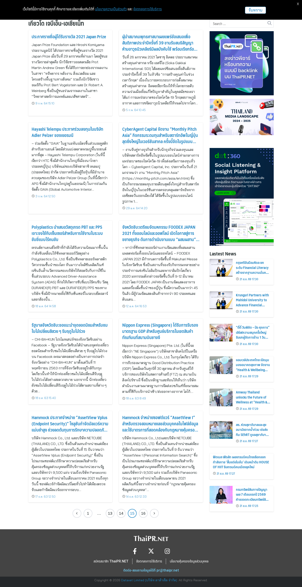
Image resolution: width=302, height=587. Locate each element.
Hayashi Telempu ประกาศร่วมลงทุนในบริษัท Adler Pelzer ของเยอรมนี (67, 132)
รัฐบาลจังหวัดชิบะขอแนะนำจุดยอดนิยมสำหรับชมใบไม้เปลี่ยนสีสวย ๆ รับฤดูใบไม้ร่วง (70, 328)
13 (110, 513)
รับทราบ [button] (255, 10)
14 (121, 513)
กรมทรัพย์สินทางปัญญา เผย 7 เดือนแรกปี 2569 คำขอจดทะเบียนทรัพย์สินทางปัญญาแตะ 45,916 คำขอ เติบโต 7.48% (252, 499)
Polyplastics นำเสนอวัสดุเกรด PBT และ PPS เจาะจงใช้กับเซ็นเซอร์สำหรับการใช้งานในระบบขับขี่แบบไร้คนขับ (67, 233)
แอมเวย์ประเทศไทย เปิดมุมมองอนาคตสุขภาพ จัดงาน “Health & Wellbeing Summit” (253, 367)
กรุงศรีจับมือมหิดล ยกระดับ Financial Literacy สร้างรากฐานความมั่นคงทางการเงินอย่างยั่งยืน (252, 269)
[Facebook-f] (135, 551)
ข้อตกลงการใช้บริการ (147, 9)
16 (143, 513)
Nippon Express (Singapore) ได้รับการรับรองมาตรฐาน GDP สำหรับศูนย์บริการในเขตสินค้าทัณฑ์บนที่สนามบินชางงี (160, 331)
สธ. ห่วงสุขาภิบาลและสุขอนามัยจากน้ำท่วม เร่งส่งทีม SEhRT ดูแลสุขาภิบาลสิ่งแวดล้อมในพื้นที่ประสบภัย (252, 434)
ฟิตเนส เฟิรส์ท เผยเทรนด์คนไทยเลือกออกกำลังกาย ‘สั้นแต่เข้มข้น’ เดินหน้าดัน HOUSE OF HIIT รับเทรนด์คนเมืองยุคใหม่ (241, 462)
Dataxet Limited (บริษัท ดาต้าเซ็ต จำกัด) (149, 580)
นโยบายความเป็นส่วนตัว (111, 9)
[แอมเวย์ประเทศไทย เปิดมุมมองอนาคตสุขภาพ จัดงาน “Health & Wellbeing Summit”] (221, 365)
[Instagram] (167, 551)
